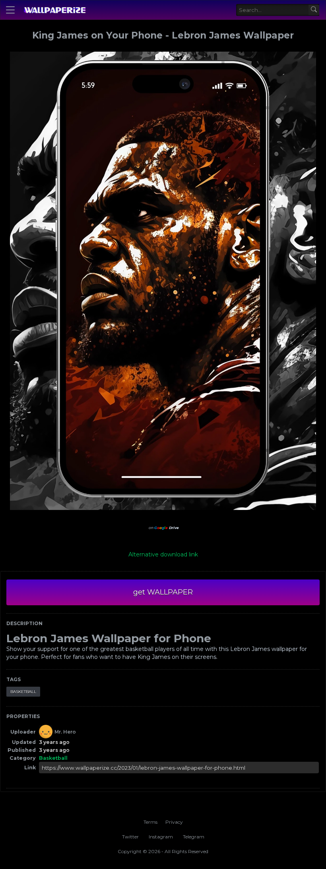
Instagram (161, 837)
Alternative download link (163, 554)
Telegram (193, 837)
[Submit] (314, 10)
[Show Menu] (10, 10)
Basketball (23, 691)
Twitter (130, 837)
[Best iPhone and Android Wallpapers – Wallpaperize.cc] (54, 10)
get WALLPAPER (163, 592)
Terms (150, 822)
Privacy (174, 822)
